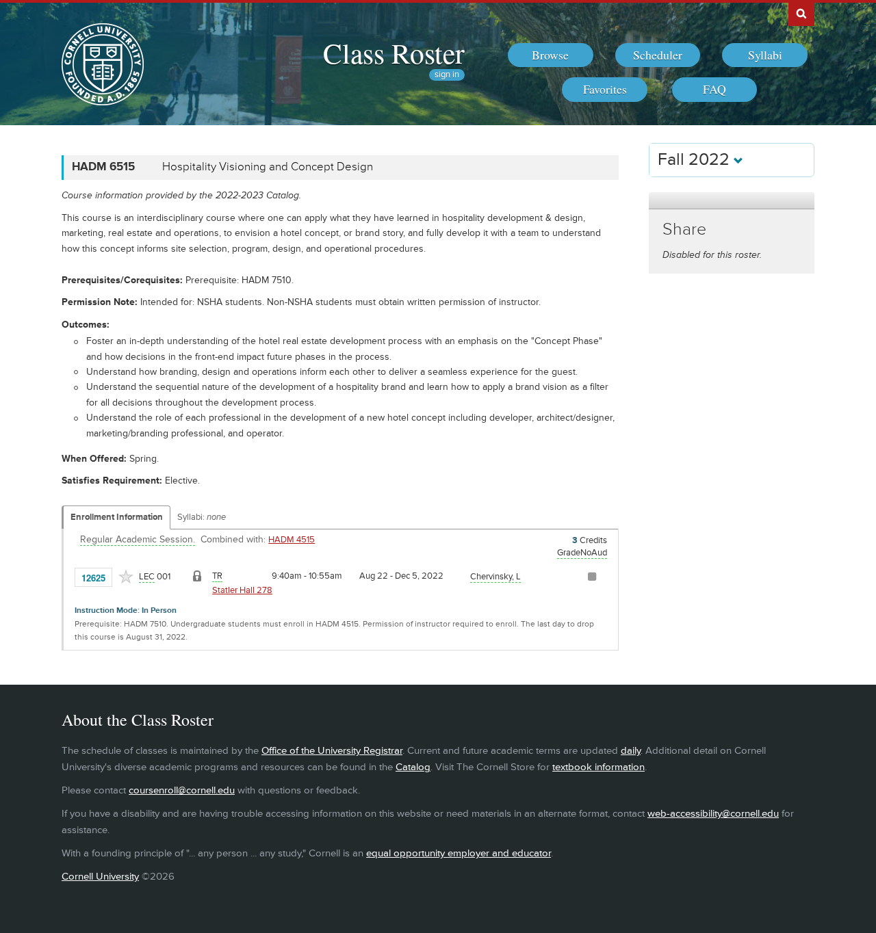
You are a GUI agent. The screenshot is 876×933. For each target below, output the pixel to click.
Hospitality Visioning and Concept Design (267, 167)
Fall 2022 (696, 159)
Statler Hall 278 (242, 590)
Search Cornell (801, 13)
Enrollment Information (116, 517)
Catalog (413, 767)
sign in (447, 75)
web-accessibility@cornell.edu (713, 813)
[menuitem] (550, 55)
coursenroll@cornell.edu (182, 790)
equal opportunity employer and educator (458, 853)
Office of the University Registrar (331, 750)
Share (684, 229)
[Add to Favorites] (125, 576)
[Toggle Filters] (731, 200)
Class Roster (394, 53)
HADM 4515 (291, 539)
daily (631, 750)
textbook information (598, 767)
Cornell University (100, 876)
